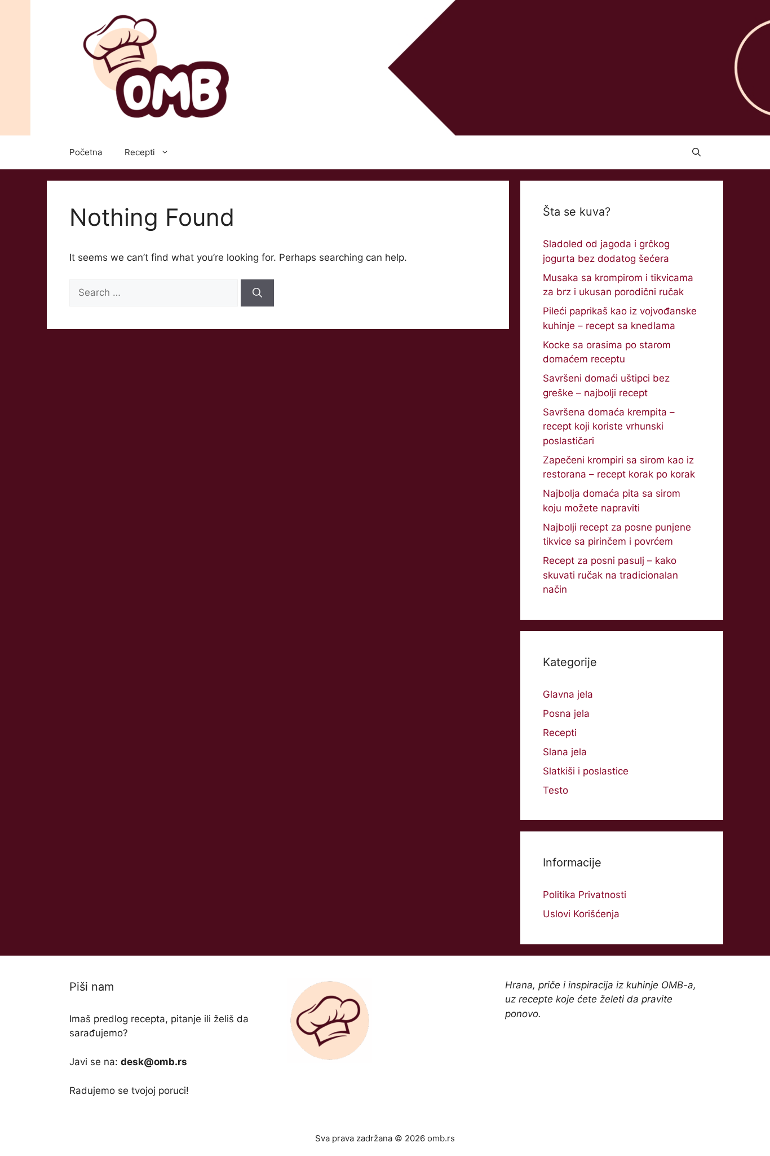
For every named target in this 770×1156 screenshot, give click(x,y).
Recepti (140, 152)
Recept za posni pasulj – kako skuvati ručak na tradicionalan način (610, 575)
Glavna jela (568, 694)
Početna (85, 152)
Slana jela (565, 751)
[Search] (257, 292)
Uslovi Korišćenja (581, 913)
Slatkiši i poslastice (586, 771)
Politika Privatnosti (584, 894)
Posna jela (566, 713)
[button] (696, 152)
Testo (555, 790)
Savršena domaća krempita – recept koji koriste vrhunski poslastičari (609, 426)
